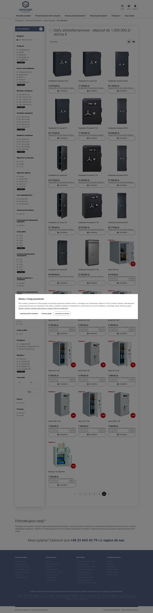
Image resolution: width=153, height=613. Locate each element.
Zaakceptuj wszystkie (62, 313)
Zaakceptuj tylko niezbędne (29, 313)
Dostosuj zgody (47, 313)
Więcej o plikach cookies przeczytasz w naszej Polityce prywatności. (43, 308)
